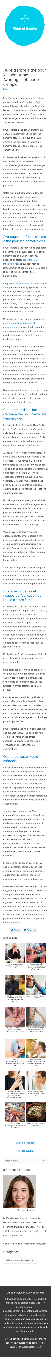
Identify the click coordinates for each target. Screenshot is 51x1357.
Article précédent (25, 1142)
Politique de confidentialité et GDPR (25, 1299)
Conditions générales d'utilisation (23, 1303)
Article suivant (25, 1150)
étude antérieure (12, 366)
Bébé (6, 89)
